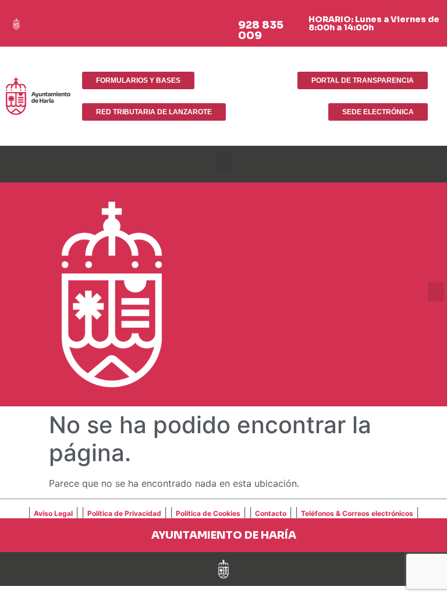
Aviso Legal (53, 513)
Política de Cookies (208, 513)
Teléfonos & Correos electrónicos (357, 513)
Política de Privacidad (124, 513)
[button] (223, 161)
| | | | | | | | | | (223, 512)
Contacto (270, 513)
